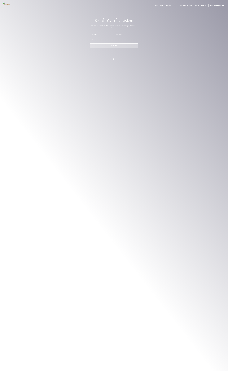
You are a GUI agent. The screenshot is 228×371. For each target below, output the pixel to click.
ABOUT (162, 5)
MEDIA (197, 5)
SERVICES (168, 5)
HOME (156, 5)
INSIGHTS (203, 5)
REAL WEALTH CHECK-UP (186, 5)
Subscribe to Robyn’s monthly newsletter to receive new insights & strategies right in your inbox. (114, 27)
